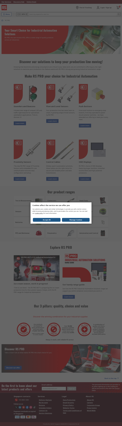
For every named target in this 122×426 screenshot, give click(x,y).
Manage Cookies (75, 220)
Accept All (47, 220)
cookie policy (39, 213)
